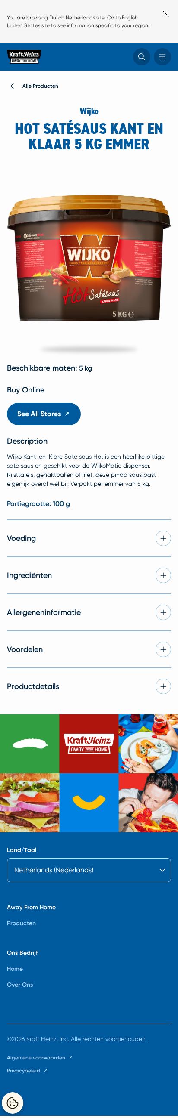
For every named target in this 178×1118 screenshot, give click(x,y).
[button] (141, 56)
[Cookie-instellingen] (12, 1103)
